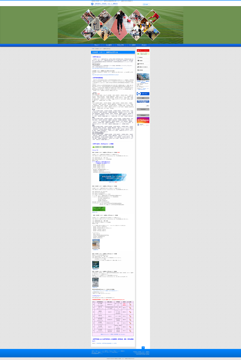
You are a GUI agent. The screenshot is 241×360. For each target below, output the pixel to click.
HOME (93, 48)
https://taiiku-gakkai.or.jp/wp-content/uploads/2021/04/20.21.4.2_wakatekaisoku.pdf (107, 68)
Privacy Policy (114, 352)
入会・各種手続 (105, 351)
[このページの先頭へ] (143, 347)
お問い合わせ (94, 352)
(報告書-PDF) (95, 249)
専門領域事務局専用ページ (96, 353)
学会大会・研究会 (112, 351)
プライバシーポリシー (106, 352)
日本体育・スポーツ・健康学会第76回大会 (143, 89)
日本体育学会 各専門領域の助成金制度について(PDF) (106, 343)
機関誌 (99, 352)
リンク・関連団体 (120, 351)
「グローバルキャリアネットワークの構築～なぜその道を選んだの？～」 (105, 290)
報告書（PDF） (112, 182)
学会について (98, 351)
